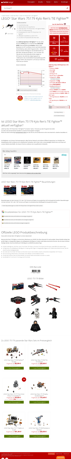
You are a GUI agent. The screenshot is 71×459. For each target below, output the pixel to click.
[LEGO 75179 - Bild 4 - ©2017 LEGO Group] (18, 300)
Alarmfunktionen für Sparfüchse (27, 27)
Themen (48, 2)
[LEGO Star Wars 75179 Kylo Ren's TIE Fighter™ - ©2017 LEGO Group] (8, 26)
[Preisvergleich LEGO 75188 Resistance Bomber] (39, 420)
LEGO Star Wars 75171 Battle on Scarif (14, 429)
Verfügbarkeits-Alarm (21, 132)
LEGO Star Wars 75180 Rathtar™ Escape (14, 361)
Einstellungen (64, 2)
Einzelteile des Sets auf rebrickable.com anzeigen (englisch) (18, 219)
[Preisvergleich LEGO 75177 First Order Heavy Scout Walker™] (14, 386)
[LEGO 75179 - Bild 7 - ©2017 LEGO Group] (18, 313)
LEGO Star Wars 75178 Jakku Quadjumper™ (39, 395)
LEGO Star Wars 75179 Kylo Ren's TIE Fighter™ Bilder (32, 28)
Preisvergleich (31, 2)
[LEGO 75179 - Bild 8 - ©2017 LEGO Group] (35, 313)
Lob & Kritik (60, 457)
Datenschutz (59, 453)
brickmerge (51, 453)
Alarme (56, 2)
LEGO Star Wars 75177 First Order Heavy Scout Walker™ (13, 395)
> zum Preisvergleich (14, 368)
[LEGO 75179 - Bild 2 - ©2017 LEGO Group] (35, 287)
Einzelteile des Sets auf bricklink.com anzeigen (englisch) (17, 216)
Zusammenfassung (23, 25)
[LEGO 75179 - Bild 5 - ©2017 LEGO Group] (35, 300)
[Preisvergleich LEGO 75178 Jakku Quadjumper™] (39, 386)
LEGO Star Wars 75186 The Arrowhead (39, 361)
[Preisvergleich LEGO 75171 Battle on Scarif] (14, 420)
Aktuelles (40, 2)
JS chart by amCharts (25, 71)
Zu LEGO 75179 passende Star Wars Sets (29, 37)
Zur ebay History (58, 112)
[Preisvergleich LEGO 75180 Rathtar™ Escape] (14, 352)
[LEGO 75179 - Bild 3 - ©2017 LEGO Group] (53, 287)
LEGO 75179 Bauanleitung (25, 30)
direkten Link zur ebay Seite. (33, 173)
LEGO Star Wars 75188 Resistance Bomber (39, 429)
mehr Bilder (10, 33)
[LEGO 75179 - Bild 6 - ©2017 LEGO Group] (53, 300)
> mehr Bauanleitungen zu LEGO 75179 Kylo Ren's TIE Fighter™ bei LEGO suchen (22, 205)
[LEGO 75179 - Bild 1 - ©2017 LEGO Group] (18, 287)
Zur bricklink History (59, 115)
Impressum (66, 453)
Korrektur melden (55, 79)
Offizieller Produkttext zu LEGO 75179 (28, 36)
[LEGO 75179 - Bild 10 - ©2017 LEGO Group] (53, 313)
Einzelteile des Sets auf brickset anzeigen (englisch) (16, 223)
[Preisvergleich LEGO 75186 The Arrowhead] (39, 352)
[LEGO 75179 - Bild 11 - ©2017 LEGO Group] (35, 326)
